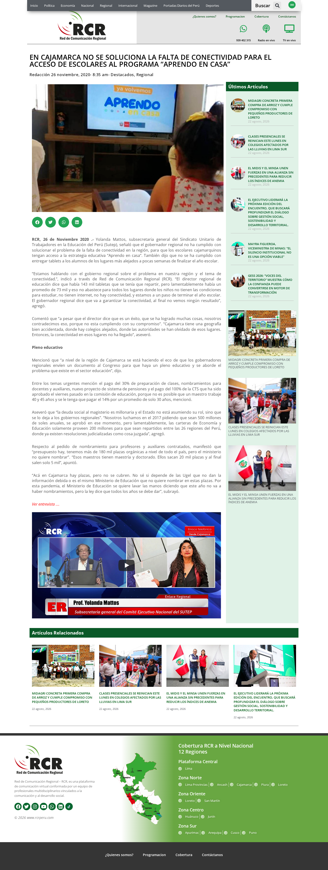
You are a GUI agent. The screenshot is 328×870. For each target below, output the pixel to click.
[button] (277, 6)
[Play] (126, 565)
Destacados (122, 74)
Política (49, 5)
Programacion (235, 16)
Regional (106, 5)
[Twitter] (26, 806)
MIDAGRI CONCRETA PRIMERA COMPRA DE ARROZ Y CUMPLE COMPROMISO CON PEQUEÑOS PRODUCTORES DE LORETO (270, 109)
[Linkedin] (60, 806)
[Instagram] (35, 806)
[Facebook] (18, 806)
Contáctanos (287, 16)
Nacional (87, 5)
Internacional (127, 5)
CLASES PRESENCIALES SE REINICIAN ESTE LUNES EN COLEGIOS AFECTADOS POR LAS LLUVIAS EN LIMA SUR (268, 142)
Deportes (212, 5)
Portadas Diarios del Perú (182, 5)
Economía (68, 5)
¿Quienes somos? (204, 16)
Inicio (34, 5)
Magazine (150, 5)
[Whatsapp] (52, 806)
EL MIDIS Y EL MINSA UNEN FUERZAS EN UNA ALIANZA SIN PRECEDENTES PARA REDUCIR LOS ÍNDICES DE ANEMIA (270, 174)
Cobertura (262, 16)
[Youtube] (43, 806)
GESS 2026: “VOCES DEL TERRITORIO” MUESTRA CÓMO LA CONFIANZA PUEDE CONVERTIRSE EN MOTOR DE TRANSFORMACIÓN (270, 284)
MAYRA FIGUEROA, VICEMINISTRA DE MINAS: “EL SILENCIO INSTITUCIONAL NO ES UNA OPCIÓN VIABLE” (269, 250)
